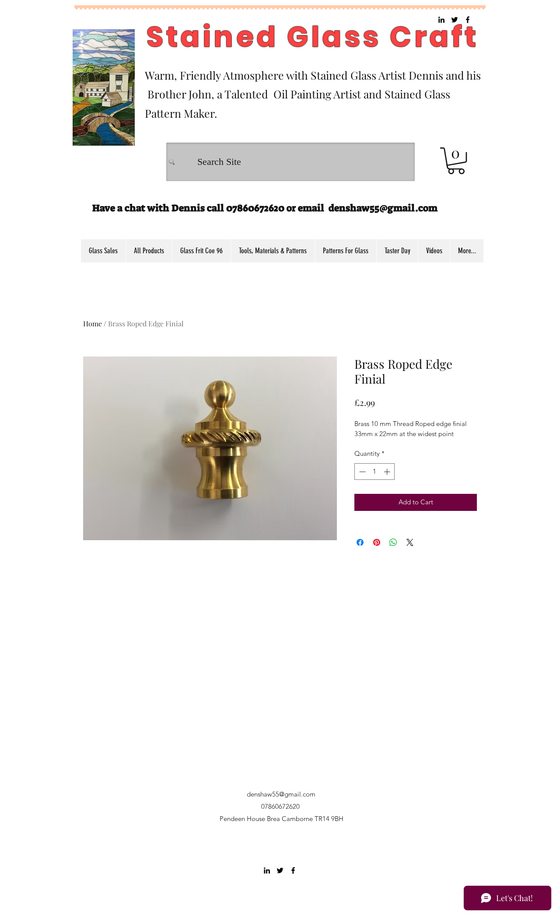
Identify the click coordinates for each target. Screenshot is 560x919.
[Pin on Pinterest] (376, 542)
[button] (456, 160)
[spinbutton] (375, 472)
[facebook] (293, 870)
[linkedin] (266, 870)
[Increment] (388, 472)
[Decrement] (362, 472)
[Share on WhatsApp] (393, 542)
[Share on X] (410, 542)
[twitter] (280, 870)
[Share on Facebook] (360, 542)
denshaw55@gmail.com (383, 208)
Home (92, 323)
